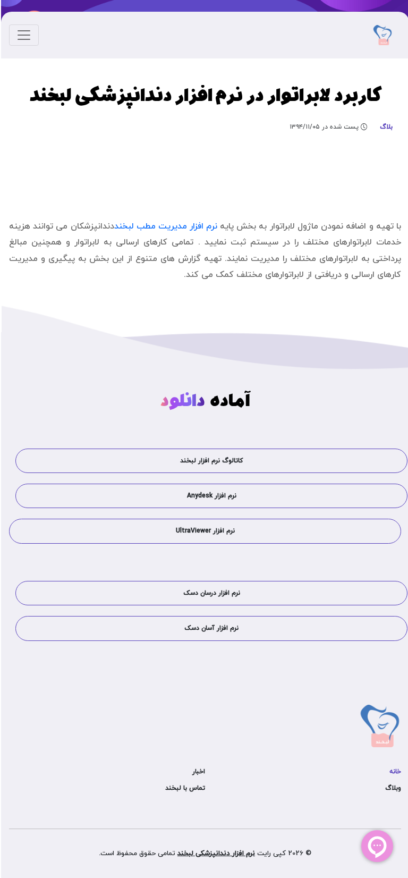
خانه (394, 771)
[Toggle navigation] (23, 35)
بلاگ (385, 127)
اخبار (197, 771)
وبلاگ (392, 788)
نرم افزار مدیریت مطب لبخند (164, 226)
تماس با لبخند (184, 788)
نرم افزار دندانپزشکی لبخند (215, 853)
